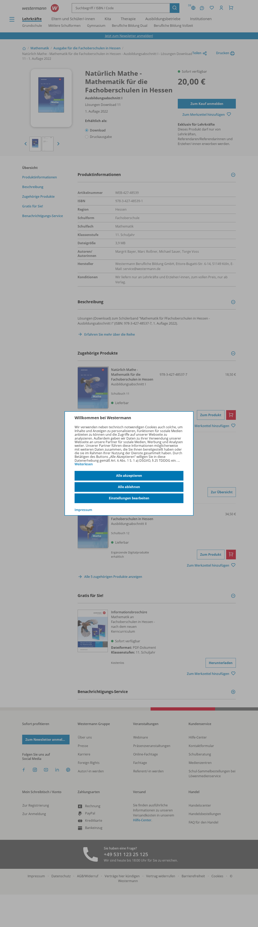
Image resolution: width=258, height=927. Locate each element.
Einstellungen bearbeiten (129, 498)
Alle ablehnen (129, 487)
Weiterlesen (84, 464)
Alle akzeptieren (129, 475)
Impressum (83, 509)
